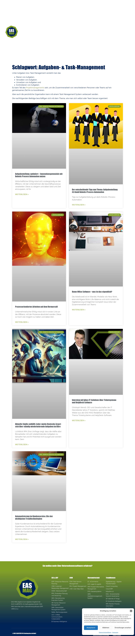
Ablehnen (105, 628)
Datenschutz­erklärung (105, 632)
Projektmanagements (35, 88)
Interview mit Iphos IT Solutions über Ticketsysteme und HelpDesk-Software (94, 401)
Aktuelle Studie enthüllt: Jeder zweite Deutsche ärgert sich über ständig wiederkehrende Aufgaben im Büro (38, 425)
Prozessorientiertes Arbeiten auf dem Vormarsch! (36, 306)
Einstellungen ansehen (123, 628)
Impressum (115, 632)
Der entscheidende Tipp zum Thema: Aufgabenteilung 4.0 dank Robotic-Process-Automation (95, 190)
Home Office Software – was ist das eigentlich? (92, 291)
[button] (131, 611)
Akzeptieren (91, 628)
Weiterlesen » (22, 194)
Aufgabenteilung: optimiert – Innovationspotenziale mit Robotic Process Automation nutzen (38, 175)
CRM (71, 578)
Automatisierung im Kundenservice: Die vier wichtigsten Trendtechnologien (34, 517)
